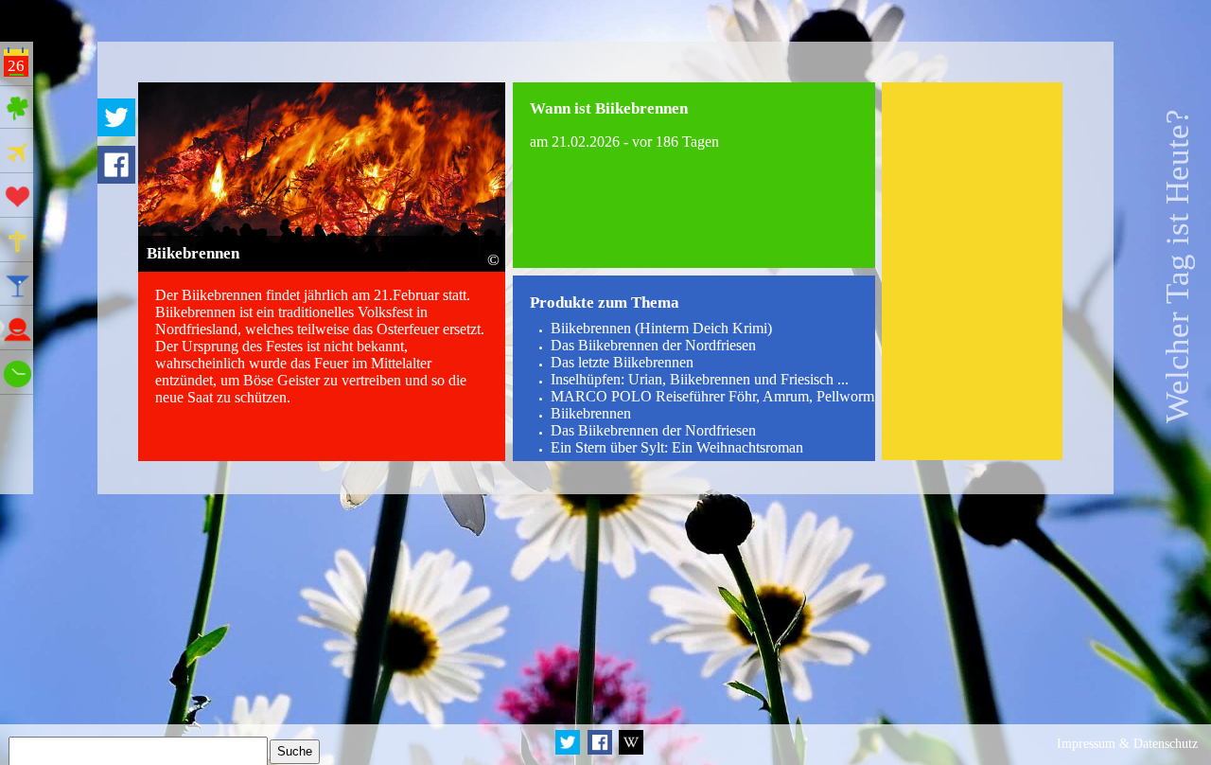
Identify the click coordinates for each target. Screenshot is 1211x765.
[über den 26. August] (630, 751)
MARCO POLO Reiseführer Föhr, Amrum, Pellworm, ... (722, 396)
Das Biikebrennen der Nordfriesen (653, 345)
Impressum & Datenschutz (1127, 744)
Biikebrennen (591, 413)
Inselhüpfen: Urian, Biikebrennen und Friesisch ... (700, 379)
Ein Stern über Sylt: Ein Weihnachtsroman (677, 447)
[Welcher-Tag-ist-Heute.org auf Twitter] (569, 751)
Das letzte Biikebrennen (622, 362)
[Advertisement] (972, 271)
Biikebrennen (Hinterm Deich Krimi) (661, 328)
